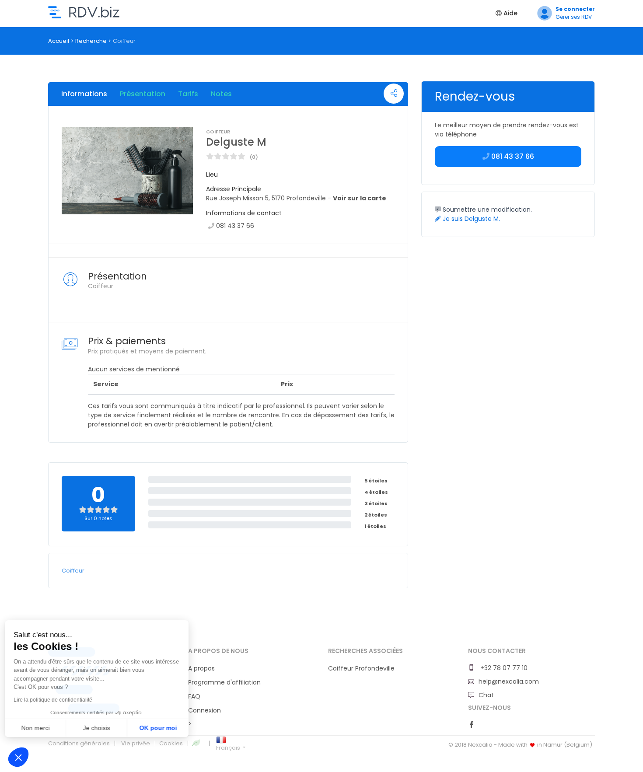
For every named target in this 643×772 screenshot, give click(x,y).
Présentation (142, 94)
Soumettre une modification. (486, 209)
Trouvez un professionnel (83, 12)
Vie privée (135, 743)
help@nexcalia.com (509, 681)
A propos (201, 668)
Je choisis (100, 727)
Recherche (91, 41)
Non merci (39, 727)
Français (228, 748)
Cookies (171, 743)
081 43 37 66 (235, 225)
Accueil (58, 41)
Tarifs (188, 94)
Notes (221, 94)
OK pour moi (162, 727)
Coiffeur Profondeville (361, 668)
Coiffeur (73, 570)
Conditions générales (79, 743)
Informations (84, 94)
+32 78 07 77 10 (503, 668)
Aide (509, 13)
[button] (18, 757)
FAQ (194, 696)
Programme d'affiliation (224, 682)
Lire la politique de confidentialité (56, 700)
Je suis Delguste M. (470, 218)
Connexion (204, 710)
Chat (486, 695)
